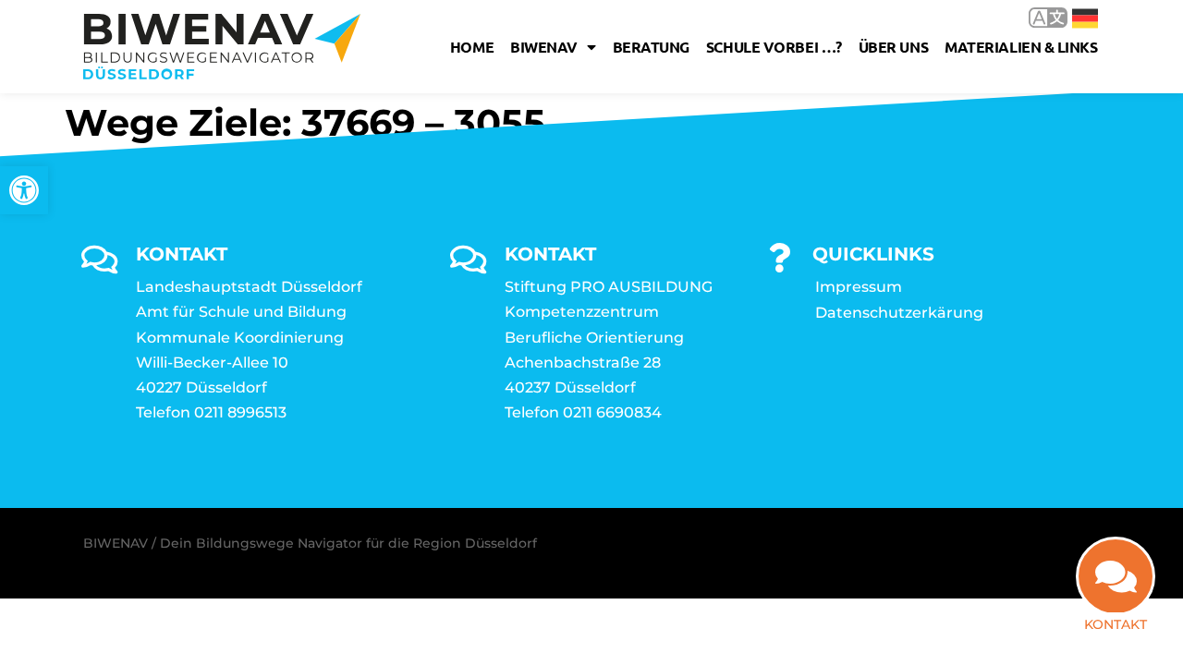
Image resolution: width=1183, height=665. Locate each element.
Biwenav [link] (544, 46)
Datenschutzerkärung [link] (899, 312)
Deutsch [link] (1071, 17)
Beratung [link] (651, 46)
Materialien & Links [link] (1021, 46)
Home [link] (472, 46)
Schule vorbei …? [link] (774, 46)
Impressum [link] (858, 287)
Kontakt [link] (1115, 624)
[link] (24, 190)
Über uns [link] (893, 46)
